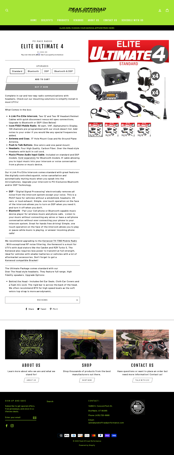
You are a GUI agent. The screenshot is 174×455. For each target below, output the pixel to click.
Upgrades (42, 66)
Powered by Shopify (87, 445)
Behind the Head (18, 281)
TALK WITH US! (142, 380)
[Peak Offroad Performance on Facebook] (6, 425)
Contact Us (110, 20)
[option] (87, 28)
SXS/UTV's (47, 20)
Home (34, 20)
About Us (93, 20)
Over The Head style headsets (21, 271)
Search (50, 401)
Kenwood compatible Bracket (21, 260)
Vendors (78, 20)
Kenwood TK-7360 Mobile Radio (59, 240)
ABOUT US (31, 380)
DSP (46, 71)
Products (63, 20)
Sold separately (27, 157)
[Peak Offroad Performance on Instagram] (12, 425)
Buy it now (41, 87)
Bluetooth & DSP (63, 71)
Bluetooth (33, 71)
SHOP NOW (87, 380)
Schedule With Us (132, 20)
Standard (17, 71)
